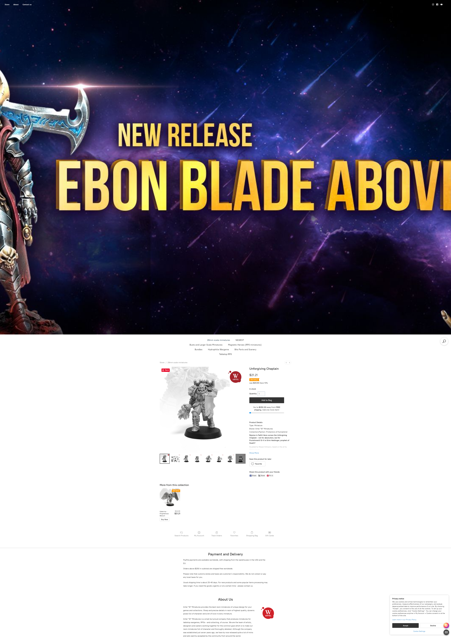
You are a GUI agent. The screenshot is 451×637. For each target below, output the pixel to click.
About (16, 4)
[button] (257, 464)
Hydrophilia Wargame (218, 349)
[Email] (446, 632)
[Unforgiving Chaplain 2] (186, 459)
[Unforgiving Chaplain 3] (197, 459)
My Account (199, 535)
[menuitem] (286, 362)
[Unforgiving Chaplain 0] (165, 459)
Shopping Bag (252, 535)
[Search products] (444, 341)
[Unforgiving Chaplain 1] (175, 459)
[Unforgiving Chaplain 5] (219, 459)
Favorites (234, 535)
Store (7, 4)
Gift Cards (269, 535)
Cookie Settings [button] (419, 631)
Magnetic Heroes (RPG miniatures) (245, 345)
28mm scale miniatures (218, 340)
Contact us (27, 4)
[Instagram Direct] (446, 625)
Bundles (198, 349)
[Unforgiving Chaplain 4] (208, 459)
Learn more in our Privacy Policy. (404, 620)
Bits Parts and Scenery (245, 349)
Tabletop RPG (225, 354)
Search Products (182, 535)
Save (167, 370)
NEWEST (240, 340)
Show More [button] (254, 453)
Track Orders (216, 535)
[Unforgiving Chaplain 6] (230, 459)
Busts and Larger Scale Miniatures (206, 345)
